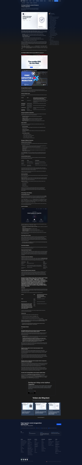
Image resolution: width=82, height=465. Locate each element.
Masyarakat (36, 440)
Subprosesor (56, 453)
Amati (21, 446)
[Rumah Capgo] (23, 1)
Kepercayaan (43, 447)
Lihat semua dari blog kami (41, 417)
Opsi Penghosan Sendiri (29, 47)
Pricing (35, 441)
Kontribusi (43, 446)
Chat (35, 451)
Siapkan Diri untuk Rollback (53, 21)
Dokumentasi (29, 441)
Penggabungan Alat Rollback (52, 27)
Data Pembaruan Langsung (24, 441)
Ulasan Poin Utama (52, 37)
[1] (45, 268)
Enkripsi (34, 375)
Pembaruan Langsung (23, 440)
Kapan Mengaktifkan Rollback (53, 20)
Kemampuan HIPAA (44, 448)
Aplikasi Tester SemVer (30, 451)
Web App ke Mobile (30, 444)
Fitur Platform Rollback (52, 28)
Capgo (26, 41)
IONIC (34, 52)
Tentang (42, 440)
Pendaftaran (29, 440)
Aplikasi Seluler (22, 448)
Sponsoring (36, 452)
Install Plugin (58, 424)
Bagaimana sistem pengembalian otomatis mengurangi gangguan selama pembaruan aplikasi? (54, 42)
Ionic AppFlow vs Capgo (51, 441)
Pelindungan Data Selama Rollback (53, 34)
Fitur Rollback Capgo (52, 29)
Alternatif (49, 440)
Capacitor (41, 52)
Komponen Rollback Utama (53, 19)
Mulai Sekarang (31, 392)
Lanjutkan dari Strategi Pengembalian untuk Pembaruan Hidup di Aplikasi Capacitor (54, 44)
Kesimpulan (50, 36)
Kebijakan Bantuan (57, 441)
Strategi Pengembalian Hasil (53, 35)
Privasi (56, 440)
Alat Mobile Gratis (30, 452)
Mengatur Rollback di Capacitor (52, 22)
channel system (25, 152)
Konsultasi (43, 449)
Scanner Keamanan (30, 453)
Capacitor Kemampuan (30, 454)
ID (47, 461)
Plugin (21, 449)
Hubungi (42, 441)
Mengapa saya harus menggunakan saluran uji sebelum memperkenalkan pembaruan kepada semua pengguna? (54, 43)
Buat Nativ (22, 447)
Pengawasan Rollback (52, 26)
